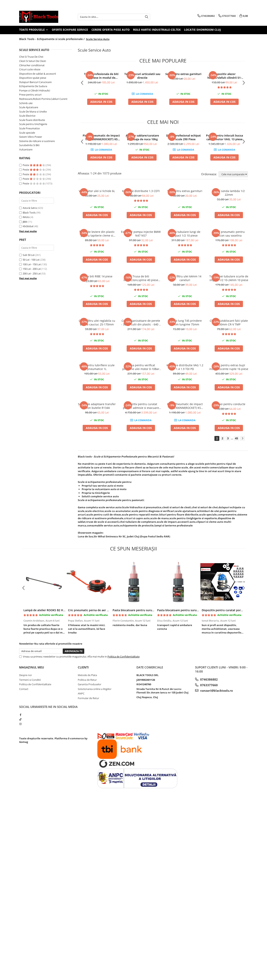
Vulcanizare (25, 149)
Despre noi (25, 675)
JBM (25, 221)
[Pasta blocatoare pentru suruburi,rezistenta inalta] (178, 581)
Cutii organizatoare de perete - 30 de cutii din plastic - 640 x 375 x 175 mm (140, 322)
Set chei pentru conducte (228, 404)
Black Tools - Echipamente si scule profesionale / (52, 39)
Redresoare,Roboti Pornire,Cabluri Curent (43, 99)
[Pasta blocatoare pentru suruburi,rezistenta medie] (133, 581)
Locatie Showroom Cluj (202, 29)
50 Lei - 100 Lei (31, 259)
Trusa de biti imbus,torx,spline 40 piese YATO (141, 278)
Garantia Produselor (89, 684)
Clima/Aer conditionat (32, 65)
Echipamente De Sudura (33, 86)
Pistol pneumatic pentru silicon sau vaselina (229, 233)
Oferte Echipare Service (70, 29)
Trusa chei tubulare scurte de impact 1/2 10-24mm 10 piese (228, 278)
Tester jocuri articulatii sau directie (142, 76)
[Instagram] (20, 724)
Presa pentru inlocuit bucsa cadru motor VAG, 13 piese (224, 137)
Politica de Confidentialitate (124, 656)
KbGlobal (28, 226)
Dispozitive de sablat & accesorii (37, 73)
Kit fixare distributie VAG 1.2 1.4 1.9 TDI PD (185, 367)
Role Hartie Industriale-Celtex (157, 29)
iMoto (26, 217)
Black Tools (29, 212)
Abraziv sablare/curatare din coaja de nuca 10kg (142, 137)
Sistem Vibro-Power (30, 136)
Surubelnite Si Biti (29, 145)
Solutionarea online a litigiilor (94, 689)
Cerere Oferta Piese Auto (110, 29)
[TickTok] (20, 719)
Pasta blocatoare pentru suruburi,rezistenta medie (147, 610)
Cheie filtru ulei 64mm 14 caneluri (184, 278)
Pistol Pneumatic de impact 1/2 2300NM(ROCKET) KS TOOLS (101, 137)
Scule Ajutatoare (28, 107)
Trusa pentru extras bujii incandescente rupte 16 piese (228, 367)
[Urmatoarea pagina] (242, 438)
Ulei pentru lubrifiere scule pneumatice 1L (97, 367)
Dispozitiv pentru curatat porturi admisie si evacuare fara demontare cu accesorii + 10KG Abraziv (140, 406)
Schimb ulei (25, 103)
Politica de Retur (87, 680)
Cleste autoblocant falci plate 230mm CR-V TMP (229, 322)
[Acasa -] (38, 17)
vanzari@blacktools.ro (216, 690)
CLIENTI (83, 667)
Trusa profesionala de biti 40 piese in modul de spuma (101, 76)
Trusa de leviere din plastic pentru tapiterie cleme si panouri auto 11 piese (97, 233)
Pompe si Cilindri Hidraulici (34, 90)
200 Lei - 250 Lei (32, 273)
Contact (23, 689)
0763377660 (208, 685)
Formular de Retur (88, 698)
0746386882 (208, 679)
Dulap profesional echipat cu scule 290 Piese (183, 137)
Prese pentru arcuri (30, 94)
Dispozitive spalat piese (32, 78)
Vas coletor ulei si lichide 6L (97, 191)
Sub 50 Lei (28, 255)
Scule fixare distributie (32, 120)
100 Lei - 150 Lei (32, 264)
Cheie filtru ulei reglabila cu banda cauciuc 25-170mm (97, 322)
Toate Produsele (32, 29)
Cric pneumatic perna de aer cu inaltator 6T (97, 610)
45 (236, 438)
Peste (26, 165)
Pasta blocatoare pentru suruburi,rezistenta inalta (191, 610)
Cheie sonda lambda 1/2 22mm (229, 193)
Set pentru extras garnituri (183, 74)
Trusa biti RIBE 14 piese (97, 276)
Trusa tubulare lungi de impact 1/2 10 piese (184, 233)
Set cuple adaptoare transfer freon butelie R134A (97, 406)
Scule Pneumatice (29, 128)
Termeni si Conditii (30, 680)
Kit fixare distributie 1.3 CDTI (141, 191)
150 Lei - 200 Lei (32, 269)
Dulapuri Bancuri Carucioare (35, 82)
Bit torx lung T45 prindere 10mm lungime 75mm (185, 322)
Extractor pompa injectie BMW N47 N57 (141, 233)
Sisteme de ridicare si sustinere (37, 141)
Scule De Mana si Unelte (33, 111)
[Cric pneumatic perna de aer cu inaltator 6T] (89, 581)
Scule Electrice (27, 115)
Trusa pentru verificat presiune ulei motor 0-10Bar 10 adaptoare (140, 367)
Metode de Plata (87, 675)
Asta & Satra (30, 208)
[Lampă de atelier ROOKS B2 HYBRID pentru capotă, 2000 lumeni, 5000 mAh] (44, 581)
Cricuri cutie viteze (29, 69)
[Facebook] (20, 714)
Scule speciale (27, 132)
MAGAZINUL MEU (31, 667)
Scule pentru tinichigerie (33, 124)
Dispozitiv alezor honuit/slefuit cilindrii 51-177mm (224, 76)
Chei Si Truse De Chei (31, 56)
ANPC (81, 693)
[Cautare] (146, 17)
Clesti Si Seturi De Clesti (32, 61)
